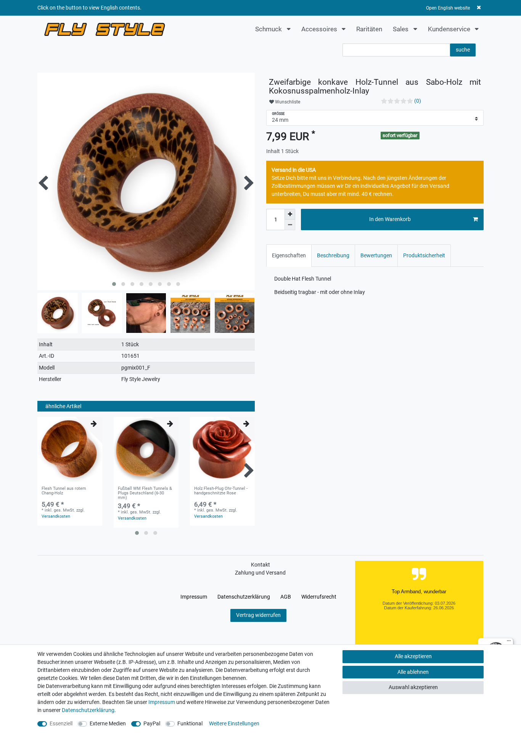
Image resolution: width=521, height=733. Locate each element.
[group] (146, 449)
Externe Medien (108, 723)
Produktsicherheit (424, 255)
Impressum (193, 597)
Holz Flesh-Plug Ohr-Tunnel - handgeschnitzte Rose (221, 491)
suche (463, 50)
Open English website (448, 8)
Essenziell (61, 723)
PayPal (151, 723)
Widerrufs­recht (318, 597)
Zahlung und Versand (260, 573)
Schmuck (269, 29)
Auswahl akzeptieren (413, 687)
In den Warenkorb (390, 219)
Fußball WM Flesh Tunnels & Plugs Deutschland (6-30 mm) (145, 493)
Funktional (190, 723)
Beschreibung (333, 255)
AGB (285, 597)
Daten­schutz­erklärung (243, 597)
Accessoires (320, 29)
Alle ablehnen (413, 672)
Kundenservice (450, 29)
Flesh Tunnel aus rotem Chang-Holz (64, 491)
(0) (417, 101)
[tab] (289, 255)
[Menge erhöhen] (290, 214)
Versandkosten (56, 516)
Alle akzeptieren (413, 656)
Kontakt (260, 565)
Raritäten (369, 29)
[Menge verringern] (290, 225)
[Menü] (508, 642)
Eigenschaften (289, 255)
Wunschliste (287, 102)
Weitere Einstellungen (234, 723)
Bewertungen (376, 255)
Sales (401, 29)
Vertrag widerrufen (258, 615)
